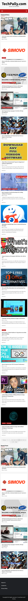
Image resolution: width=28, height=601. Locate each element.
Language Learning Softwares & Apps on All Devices (13, 318)
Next (16, 442)
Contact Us (3, 585)
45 (12, 440)
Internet (3, 57)
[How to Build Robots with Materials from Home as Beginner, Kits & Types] (14, 125)
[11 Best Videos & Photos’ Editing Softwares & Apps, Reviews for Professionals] (14, 384)
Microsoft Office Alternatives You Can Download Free (13, 288)
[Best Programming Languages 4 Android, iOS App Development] (14, 100)
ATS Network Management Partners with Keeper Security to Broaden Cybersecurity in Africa (12, 86)
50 (23, 440)
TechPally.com (14, 4)
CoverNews (20, 597)
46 (14, 440)
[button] (2, 10)
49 (21, 440)
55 (13, 442)
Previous (4, 440)
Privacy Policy (4, 588)
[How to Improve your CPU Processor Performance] (14, 354)
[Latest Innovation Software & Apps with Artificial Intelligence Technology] (14, 416)
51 (25, 440)
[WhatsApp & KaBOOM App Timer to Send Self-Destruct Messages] (14, 214)
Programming (9, 107)
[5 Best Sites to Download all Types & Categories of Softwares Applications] (14, 151)
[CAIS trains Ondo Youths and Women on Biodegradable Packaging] (14, 26)
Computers (4, 189)
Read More (4, 170)
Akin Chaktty (5, 39)
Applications (4, 315)
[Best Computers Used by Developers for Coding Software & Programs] (14, 182)
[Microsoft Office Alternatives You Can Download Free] (14, 277)
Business (3, 33)
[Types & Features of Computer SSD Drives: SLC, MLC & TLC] (14, 246)
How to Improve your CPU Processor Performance (13, 364)
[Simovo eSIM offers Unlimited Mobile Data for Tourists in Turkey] (14, 51)
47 (16, 440)
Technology (13, 82)
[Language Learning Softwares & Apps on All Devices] (14, 308)
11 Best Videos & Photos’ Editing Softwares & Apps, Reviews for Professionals (13, 395)
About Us (3, 582)
